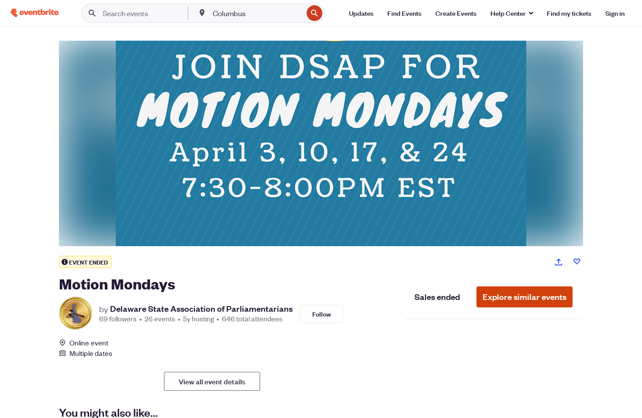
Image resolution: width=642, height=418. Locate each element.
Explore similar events (524, 296)
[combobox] (257, 13)
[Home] (34, 13)
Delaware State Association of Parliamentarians (201, 309)
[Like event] (577, 261)
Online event (88, 342)
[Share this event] (558, 262)
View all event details (212, 381)
